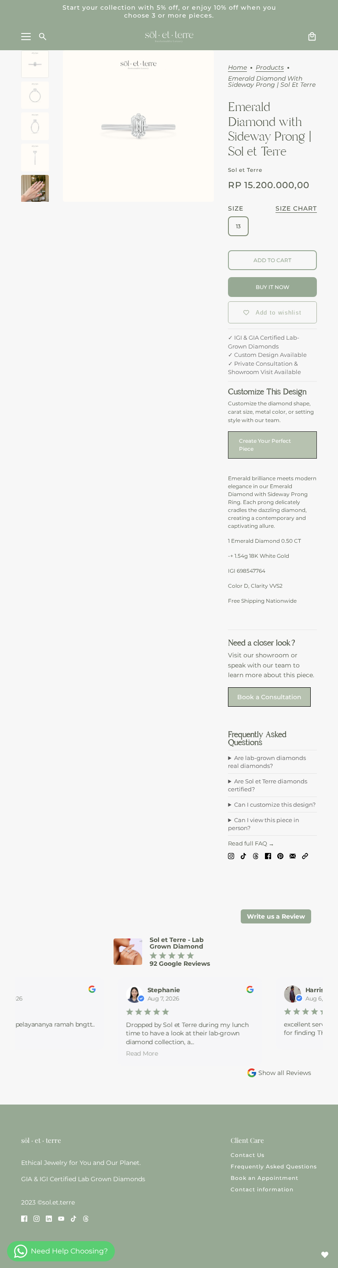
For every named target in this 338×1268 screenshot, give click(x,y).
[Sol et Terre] (169, 36)
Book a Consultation (269, 697)
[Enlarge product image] (138, 126)
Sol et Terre (245, 170)
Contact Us (248, 1155)
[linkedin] (48, 1218)
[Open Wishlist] (325, 1255)
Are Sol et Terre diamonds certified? (267, 785)
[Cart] (312, 36)
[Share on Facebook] (268, 856)
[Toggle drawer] (26, 36)
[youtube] (61, 1218)
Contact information (262, 1189)
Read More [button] (137, 1053)
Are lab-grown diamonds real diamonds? (267, 761)
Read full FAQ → (251, 843)
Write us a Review (276, 916)
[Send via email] (292, 856)
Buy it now (273, 287)
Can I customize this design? (275, 804)
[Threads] (255, 856)
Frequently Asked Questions (274, 1166)
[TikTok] (243, 856)
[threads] (85, 1218)
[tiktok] (73, 1218)
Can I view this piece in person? (263, 823)
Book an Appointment (264, 1178)
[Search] (43, 36)
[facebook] (24, 1218)
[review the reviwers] (87, 990)
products (270, 67)
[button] (305, 856)
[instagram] (36, 1218)
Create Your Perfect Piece (265, 444)
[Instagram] (231, 856)
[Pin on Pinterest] (280, 856)
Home (237, 67)
